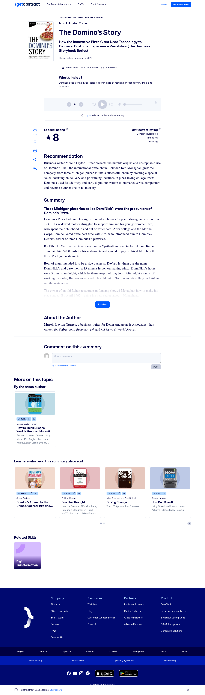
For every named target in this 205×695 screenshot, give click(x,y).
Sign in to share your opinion (64, 366)
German (43, 651)
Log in (87, 115)
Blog (89, 611)
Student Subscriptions (173, 617)
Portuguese (138, 651)
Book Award (57, 617)
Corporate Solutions (171, 630)
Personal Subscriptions (173, 611)
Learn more (56, 689)
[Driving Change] (125, 478)
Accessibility (170, 660)
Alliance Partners (133, 624)
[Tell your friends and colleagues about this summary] (35, 159)
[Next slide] (189, 523)
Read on (102, 304)
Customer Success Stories (101, 617)
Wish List (92, 604)
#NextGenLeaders (60, 611)
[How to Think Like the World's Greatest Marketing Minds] (35, 404)
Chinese (113, 651)
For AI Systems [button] (98, 4)
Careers (55, 624)
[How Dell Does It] (170, 478)
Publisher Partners (134, 604)
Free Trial (166, 604)
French (163, 651)
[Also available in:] (35, 168)
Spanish (67, 651)
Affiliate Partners (133, 617)
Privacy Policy (35, 660)
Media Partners (132, 611)
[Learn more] (66, 129)
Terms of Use (78, 660)
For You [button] (81, 4)
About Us (55, 604)
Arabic (185, 651)
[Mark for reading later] (35, 141)
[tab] (101, 523)
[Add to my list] (35, 150)
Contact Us (57, 637)
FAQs (53, 630)
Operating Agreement (124, 660)
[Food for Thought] (80, 478)
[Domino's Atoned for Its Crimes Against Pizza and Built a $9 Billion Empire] (35, 478)
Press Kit (92, 624)
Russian (90, 651)
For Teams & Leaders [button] (58, 4)
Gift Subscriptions (170, 624)
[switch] (102, 104)
